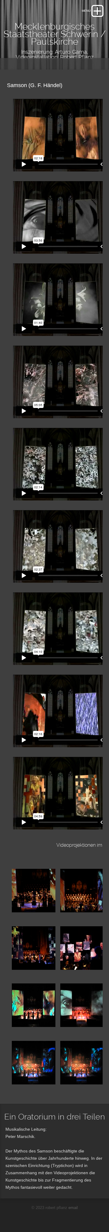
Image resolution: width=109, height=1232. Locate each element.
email (73, 1207)
